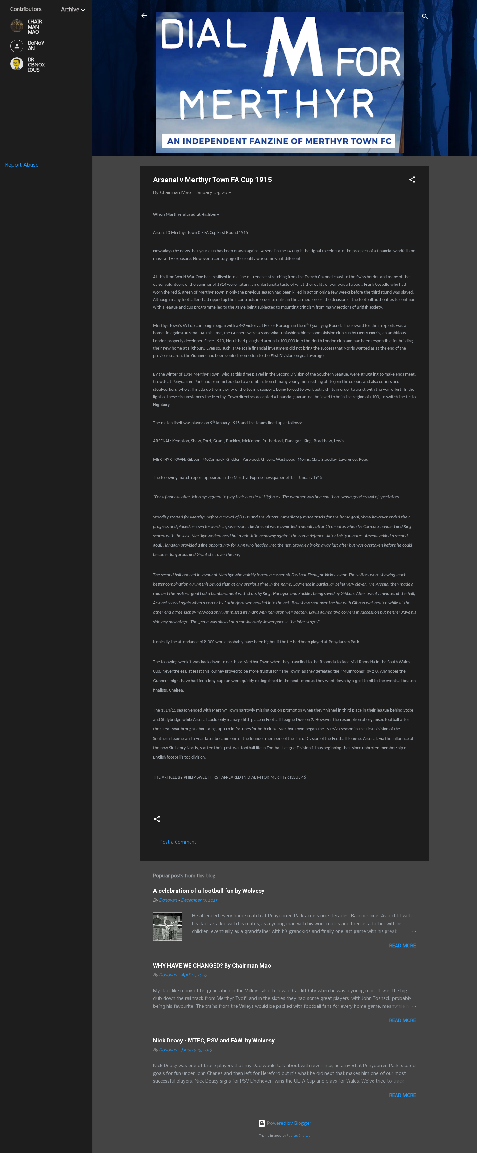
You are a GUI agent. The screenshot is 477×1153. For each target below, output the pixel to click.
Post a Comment (178, 842)
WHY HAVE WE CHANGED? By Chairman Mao (212, 965)
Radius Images (298, 1136)
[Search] (425, 18)
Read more (402, 946)
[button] (412, 181)
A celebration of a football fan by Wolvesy (208, 890)
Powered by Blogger (288, 1123)
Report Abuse (22, 165)
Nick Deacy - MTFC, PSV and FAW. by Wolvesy (214, 1040)
